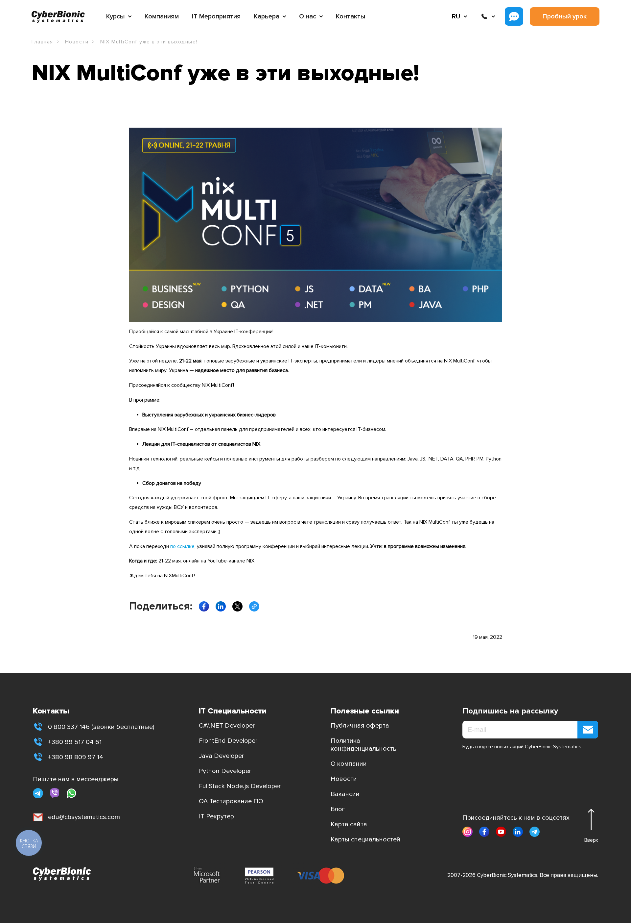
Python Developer (225, 771)
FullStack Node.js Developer (240, 786)
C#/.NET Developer (227, 726)
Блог (338, 809)
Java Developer (221, 756)
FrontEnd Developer (228, 741)
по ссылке (182, 546)
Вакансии (345, 794)
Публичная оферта (360, 726)
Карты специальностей (365, 839)
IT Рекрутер (216, 816)
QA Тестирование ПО (231, 801)
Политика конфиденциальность (363, 745)
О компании (349, 764)
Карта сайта (349, 824)
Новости (344, 779)
